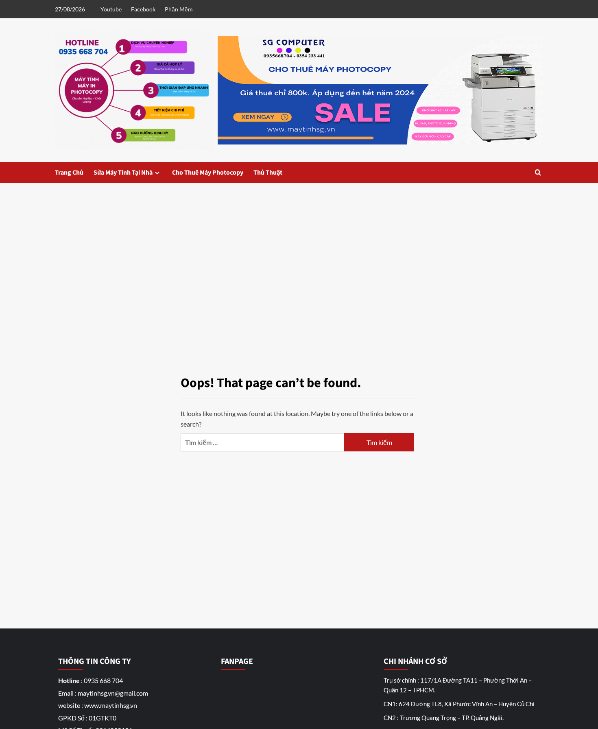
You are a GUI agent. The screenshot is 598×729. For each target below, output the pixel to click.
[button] (538, 172)
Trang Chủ (69, 172)
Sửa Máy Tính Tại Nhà (123, 172)
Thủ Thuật (267, 172)
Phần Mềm (179, 9)
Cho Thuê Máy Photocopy (207, 172)
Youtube (111, 9)
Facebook (143, 9)
